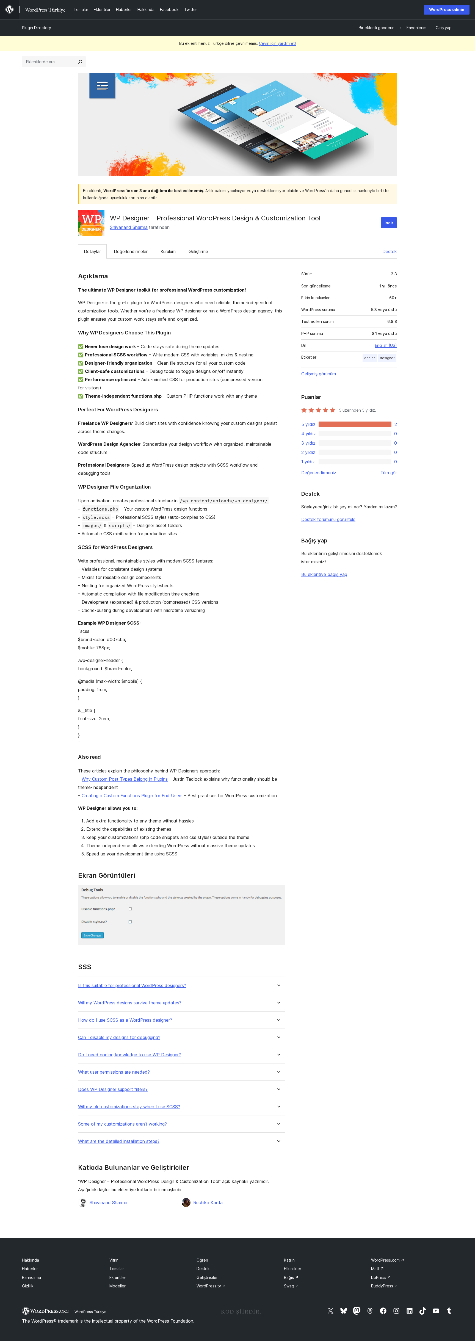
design (369, 358)
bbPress (381, 1277)
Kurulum (168, 251)
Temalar (116, 1268)
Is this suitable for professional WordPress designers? (132, 985)
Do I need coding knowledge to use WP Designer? (129, 1054)
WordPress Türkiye (90, 1311)
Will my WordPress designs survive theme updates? (129, 1002)
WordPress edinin (446, 9)
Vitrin (113, 1260)
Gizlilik (28, 1286)
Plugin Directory (36, 27)
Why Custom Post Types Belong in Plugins (125, 779)
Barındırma (31, 1277)
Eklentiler (117, 1277)
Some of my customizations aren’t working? (122, 1124)
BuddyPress (384, 1286)
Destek (389, 251)
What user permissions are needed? (114, 1072)
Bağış (291, 1277)
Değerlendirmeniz (318, 472)
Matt (377, 1268)
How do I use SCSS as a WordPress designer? (125, 1020)
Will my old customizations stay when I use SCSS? (129, 1106)
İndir (389, 222)
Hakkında (30, 1260)
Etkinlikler (292, 1268)
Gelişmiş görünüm (318, 373)
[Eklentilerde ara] (80, 61)
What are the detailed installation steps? (118, 1141)
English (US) (386, 345)
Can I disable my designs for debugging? (119, 1037)
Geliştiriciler (207, 1277)
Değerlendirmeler (131, 251)
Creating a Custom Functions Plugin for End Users (132, 795)
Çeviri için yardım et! (277, 43)
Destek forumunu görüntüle (328, 519)
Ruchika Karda (208, 1202)
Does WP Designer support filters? (113, 1089)
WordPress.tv (211, 1286)
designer (387, 358)
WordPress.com (387, 1260)
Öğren (202, 1260)
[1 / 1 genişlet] (278, 892)
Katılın (289, 1260)
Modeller (117, 1286)
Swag (291, 1286)
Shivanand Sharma (129, 227)
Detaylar (92, 251)
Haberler (30, 1268)
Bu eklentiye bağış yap (324, 574)
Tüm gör (388, 472)
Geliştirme (198, 251)
